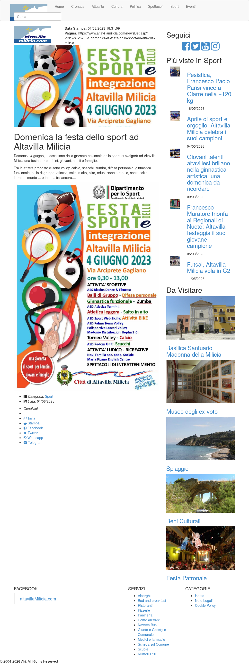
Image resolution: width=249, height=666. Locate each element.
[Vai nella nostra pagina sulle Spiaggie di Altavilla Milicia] (200, 438)
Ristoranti (145, 605)
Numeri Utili (147, 653)
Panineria (145, 615)
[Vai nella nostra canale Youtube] (205, 48)
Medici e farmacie (151, 639)
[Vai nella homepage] (29, 6)
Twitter (32, 432)
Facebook (35, 427)
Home (59, 6)
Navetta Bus (147, 624)
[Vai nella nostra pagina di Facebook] (186, 48)
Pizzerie (144, 610)
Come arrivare (149, 619)
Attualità (98, 6)
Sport (174, 6)
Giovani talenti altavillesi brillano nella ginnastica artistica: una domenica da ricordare (208, 172)
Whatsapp (35, 437)
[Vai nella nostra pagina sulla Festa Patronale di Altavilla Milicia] (200, 548)
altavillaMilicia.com (38, 599)
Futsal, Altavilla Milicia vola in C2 (208, 267)
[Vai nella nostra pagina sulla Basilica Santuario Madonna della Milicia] (200, 318)
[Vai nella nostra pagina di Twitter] (195, 48)
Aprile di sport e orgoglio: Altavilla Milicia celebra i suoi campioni (208, 128)
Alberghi (144, 595)
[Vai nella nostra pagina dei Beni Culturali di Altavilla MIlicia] (200, 493)
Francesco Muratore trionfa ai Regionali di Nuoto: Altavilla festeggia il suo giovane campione (207, 226)
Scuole (143, 649)
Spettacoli (155, 6)
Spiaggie (177, 468)
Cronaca (77, 6)
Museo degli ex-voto (192, 411)
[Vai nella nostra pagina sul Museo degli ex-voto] (200, 381)
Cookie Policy (205, 605)
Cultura (117, 6)
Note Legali (204, 600)
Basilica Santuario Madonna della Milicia (193, 350)
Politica (135, 6)
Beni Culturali (183, 520)
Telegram (35, 442)
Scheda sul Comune (153, 644)
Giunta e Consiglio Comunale (152, 632)
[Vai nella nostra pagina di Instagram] (215, 48)
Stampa (33, 423)
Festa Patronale (186, 577)
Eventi (191, 6)
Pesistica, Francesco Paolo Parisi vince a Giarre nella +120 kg (209, 87)
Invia (31, 418)
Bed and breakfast (152, 600)
